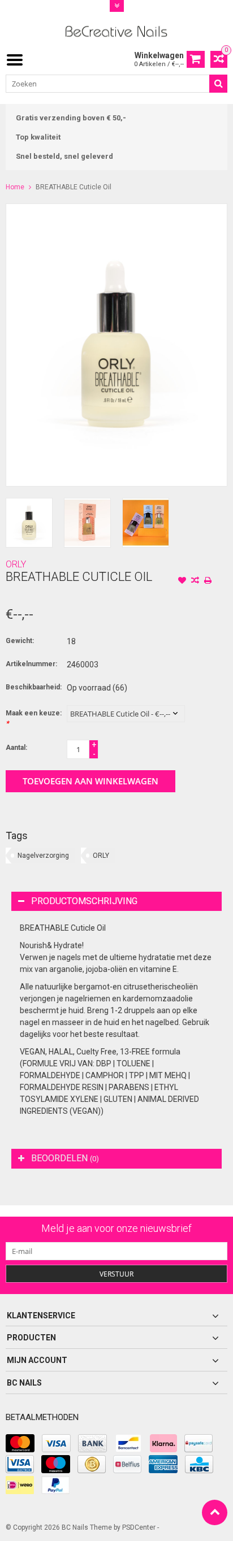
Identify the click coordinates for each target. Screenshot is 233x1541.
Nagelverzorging (43, 856)
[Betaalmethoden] (20, 1443)
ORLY (16, 564)
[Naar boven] (214, 1512)
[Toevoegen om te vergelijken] (195, 581)
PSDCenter (139, 1527)
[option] (29, 522)
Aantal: (16, 748)
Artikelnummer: (31, 664)
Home (15, 187)
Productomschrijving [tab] (84, 901)
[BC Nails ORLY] (117, 30)
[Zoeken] (218, 84)
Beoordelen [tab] (65, 1158)
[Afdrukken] (208, 581)
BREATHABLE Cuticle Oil (73, 187)
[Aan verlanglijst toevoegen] (182, 581)
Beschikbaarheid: (34, 687)
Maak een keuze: (34, 718)
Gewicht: (20, 641)
